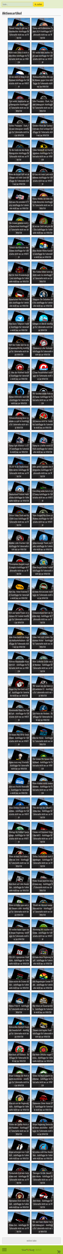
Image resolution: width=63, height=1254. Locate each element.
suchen (39, 4)
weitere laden (31, 1240)
